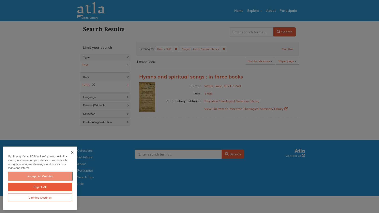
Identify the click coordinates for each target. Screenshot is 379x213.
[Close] (72, 152)
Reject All (40, 187)
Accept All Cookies (40, 176)
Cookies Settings (40, 197)
